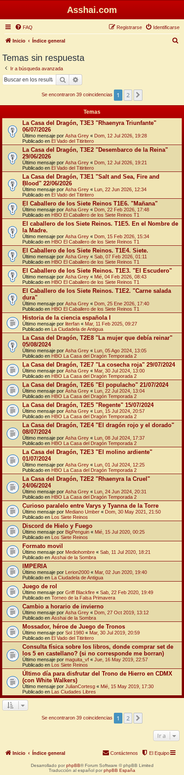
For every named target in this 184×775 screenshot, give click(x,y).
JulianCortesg (80, 686)
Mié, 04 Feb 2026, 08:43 (120, 276)
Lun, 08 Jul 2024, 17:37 (119, 438)
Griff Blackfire (80, 592)
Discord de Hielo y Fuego (57, 525)
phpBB (73, 765)
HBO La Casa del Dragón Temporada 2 (94, 356)
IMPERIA (34, 566)
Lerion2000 (77, 572)
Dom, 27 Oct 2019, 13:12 (121, 612)
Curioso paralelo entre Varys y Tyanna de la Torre (90, 505)
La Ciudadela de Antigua (77, 329)
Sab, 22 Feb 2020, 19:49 (126, 592)
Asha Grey (77, 135)
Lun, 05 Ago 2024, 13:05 (120, 350)
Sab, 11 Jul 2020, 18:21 (125, 552)
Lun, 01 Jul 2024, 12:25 (119, 464)
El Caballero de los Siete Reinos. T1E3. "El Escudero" (97, 270)
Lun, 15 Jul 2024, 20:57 (119, 411)
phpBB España (119, 770)
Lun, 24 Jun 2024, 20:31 (120, 491)
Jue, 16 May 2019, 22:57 (121, 659)
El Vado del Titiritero (72, 141)
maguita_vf (77, 659)
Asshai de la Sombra (73, 557)
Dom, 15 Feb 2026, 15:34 (121, 236)
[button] (138, 95)
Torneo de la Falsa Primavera (83, 597)
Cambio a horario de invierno (63, 606)
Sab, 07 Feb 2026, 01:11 (120, 256)
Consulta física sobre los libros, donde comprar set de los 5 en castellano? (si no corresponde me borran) (97, 650)
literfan (72, 323)
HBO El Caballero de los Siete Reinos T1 (95, 215)
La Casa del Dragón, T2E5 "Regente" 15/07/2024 (88, 405)
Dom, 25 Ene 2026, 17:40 (121, 303)
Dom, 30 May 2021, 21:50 (133, 511)
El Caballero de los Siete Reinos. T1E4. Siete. (85, 250)
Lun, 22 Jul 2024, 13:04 (119, 391)
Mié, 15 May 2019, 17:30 (127, 686)
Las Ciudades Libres (73, 691)
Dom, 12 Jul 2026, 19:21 (120, 162)
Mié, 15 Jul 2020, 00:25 (120, 532)
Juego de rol (39, 586)
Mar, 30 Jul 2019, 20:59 (114, 632)
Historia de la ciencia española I (66, 317)
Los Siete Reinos (69, 517)
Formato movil (42, 546)
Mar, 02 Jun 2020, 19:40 (121, 572)
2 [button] (128, 95)
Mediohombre (80, 552)
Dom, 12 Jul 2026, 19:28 (120, 135)
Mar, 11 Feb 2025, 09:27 (111, 323)
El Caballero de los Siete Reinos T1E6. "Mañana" (90, 203)
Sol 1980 (74, 632)
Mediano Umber (82, 511)
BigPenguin (77, 532)
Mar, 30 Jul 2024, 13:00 (119, 370)
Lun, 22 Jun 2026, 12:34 (120, 189)
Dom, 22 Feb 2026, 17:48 (121, 209)
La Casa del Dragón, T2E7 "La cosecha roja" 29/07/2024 (98, 364)
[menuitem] (24, 27)
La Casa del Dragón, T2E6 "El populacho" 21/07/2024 (95, 384)
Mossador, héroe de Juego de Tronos (73, 626)
